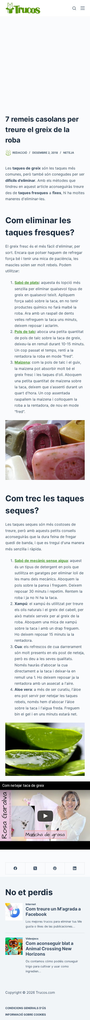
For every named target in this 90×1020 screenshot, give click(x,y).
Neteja (68, 152)
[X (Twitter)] (35, 868)
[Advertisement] (45, 64)
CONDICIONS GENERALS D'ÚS (25, 1008)
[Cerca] (74, 8)
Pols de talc (25, 331)
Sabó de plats (27, 282)
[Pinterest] (55, 868)
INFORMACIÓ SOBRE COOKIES (25, 1014)
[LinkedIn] (75, 868)
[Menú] (83, 8)
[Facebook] (15, 868)
